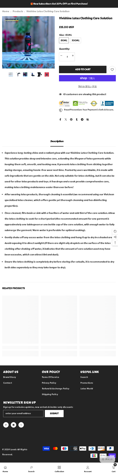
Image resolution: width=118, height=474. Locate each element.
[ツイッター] (65, 123)
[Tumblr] (76, 123)
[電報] (82, 123)
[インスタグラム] (13, 412)
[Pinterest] (71, 123)
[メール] (87, 123)
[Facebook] (60, 123)
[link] (20, 334)
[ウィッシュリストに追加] (112, 73)
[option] (59, 4)
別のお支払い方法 (87, 91)
